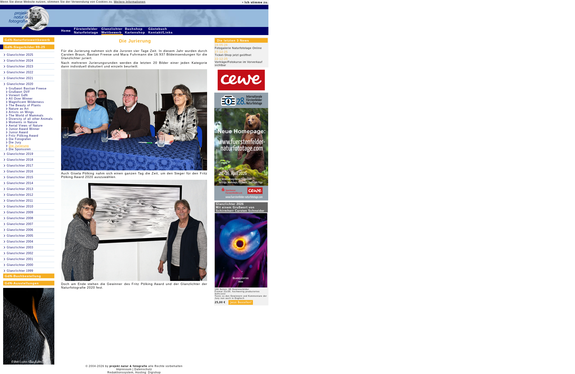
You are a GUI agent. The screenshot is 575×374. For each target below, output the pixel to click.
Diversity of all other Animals (31, 118)
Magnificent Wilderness (26, 102)
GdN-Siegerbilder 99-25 (25, 47)
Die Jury (15, 142)
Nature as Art (19, 108)
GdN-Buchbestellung (23, 276)
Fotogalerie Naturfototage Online (238, 48)
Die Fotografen (20, 139)
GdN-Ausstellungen (22, 283)
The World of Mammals (26, 115)
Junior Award (18, 132)
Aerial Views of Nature (26, 125)
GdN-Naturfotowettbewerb (27, 40)
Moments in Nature (23, 122)
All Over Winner (21, 98)
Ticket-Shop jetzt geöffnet (233, 55)
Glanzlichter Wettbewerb (112, 30)
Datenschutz (143, 369)
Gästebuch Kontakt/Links (161, 30)
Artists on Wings (21, 112)
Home (66, 30)
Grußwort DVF (19, 92)
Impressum (124, 369)
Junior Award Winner (24, 129)
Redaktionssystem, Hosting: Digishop (134, 372)
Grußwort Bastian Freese (27, 88)
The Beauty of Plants (25, 105)
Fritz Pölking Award (23, 135)
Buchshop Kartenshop (135, 30)
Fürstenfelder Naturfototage (86, 30)
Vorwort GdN (18, 95)
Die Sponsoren (20, 149)
